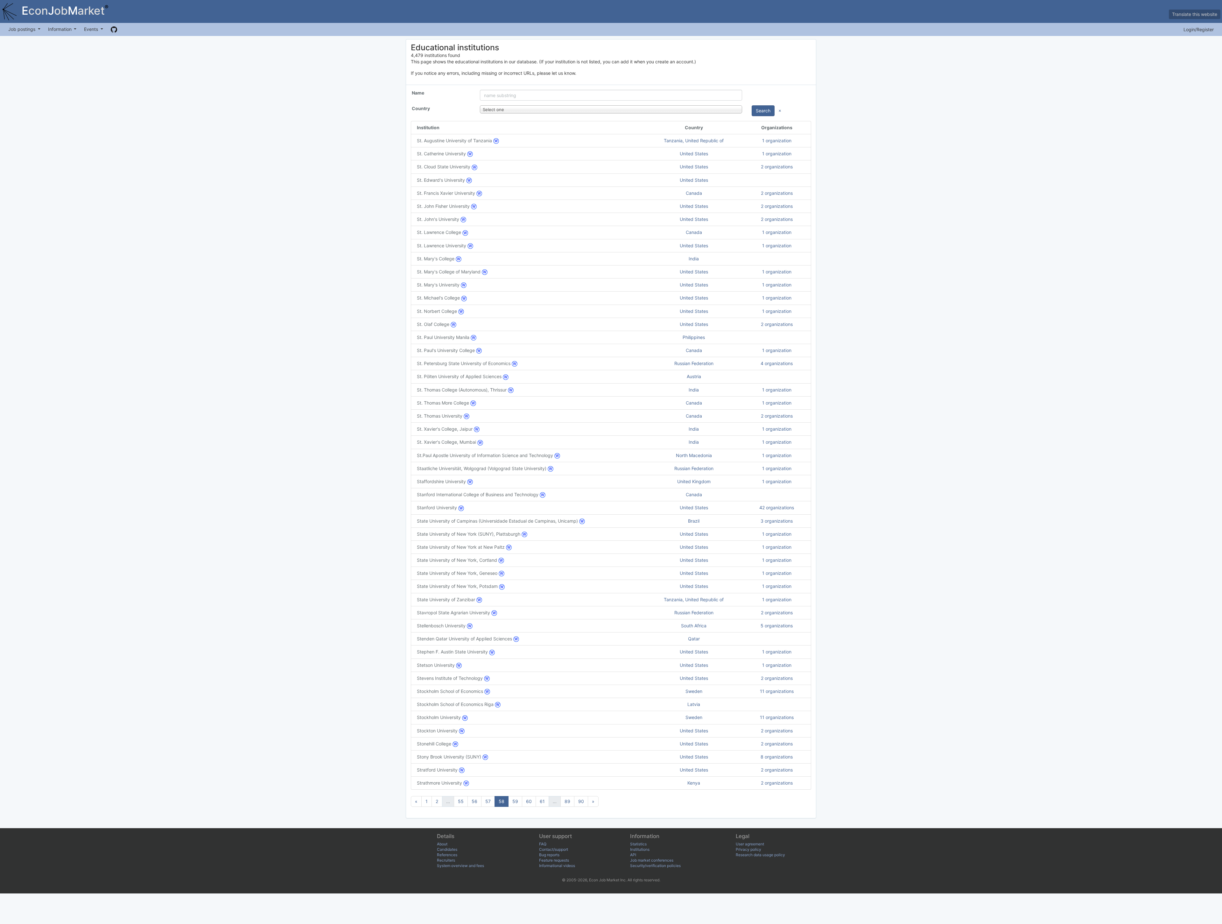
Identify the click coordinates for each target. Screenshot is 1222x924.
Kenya (693, 783)
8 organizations (777, 756)
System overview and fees (460, 865)
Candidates (447, 849)
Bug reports (549, 854)
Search (763, 110)
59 (515, 801)
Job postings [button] (22, 29)
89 (567, 801)
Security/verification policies (655, 865)
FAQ (542, 844)
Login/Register (1198, 29)
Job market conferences (651, 860)
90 (581, 801)
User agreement (750, 844)
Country (421, 108)
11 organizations (777, 691)
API (633, 854)
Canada (694, 193)
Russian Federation (693, 363)
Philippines (694, 337)
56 (474, 801)
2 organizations (777, 166)
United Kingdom (694, 481)
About (442, 844)
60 (529, 801)
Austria (694, 376)
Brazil (693, 521)
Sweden (693, 691)
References (447, 854)
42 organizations (776, 507)
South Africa (693, 625)
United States (694, 153)
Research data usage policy (760, 854)
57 (488, 801)
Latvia (693, 704)
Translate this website (1194, 14)
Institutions (640, 849)
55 (461, 801)
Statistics (638, 844)
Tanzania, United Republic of (694, 140)
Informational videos (557, 865)
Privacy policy (748, 849)
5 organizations (777, 625)
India (694, 258)
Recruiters (446, 860)
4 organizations (777, 363)
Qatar (694, 638)
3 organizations (777, 521)
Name (418, 92)
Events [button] (91, 29)
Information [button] (60, 29)
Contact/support (553, 849)
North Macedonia (694, 455)
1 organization (776, 140)
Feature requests (554, 860)
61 (542, 801)
